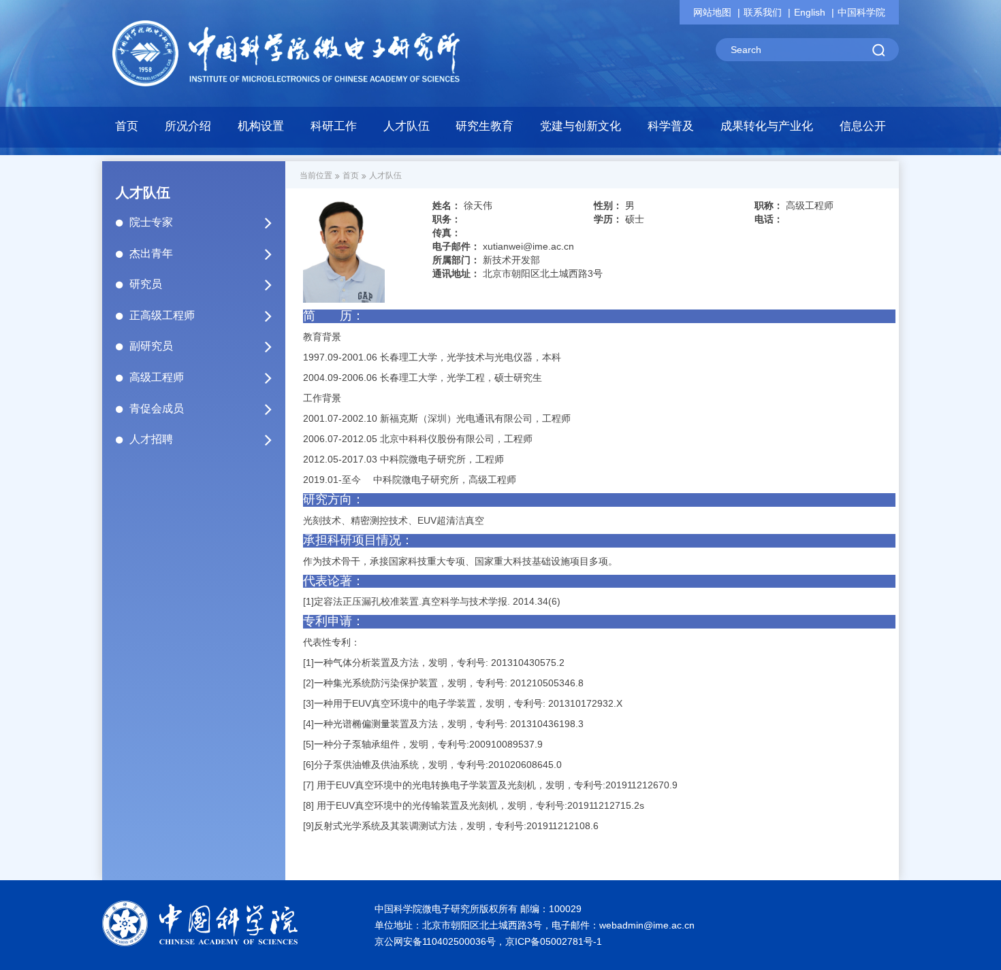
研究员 (145, 284)
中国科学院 (861, 12)
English (809, 12)
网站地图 (712, 12)
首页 (126, 126)
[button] (261, 130)
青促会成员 (156, 408)
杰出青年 (151, 253)
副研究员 (151, 346)
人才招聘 (151, 439)
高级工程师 (156, 377)
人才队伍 (385, 175)
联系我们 (763, 12)
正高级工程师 (162, 315)
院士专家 (151, 222)
